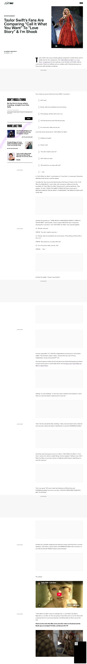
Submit (28, 118)
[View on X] (59, 206)
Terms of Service (28, 112)
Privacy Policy (9, 113)
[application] (59, 643)
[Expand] (75, 643)
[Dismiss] (85, 643)
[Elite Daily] (9, 3)
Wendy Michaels (11, 51)
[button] (59, 643)
